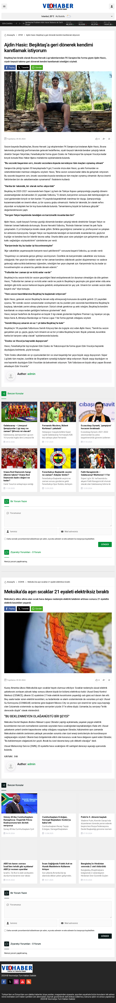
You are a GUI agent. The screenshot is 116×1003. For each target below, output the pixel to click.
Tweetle (25, 68)
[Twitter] (10, 982)
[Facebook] (3, 982)
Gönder (38, 68)
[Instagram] (16, 982)
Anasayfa (11, 36)
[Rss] (28, 982)
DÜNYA (21, 583)
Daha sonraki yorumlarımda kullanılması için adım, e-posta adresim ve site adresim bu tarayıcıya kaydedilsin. (51, 539)
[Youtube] (22, 982)
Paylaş (12, 68)
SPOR (20, 36)
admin (31, 374)
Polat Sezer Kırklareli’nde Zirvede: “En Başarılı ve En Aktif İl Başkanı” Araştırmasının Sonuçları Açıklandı (44, 24)
